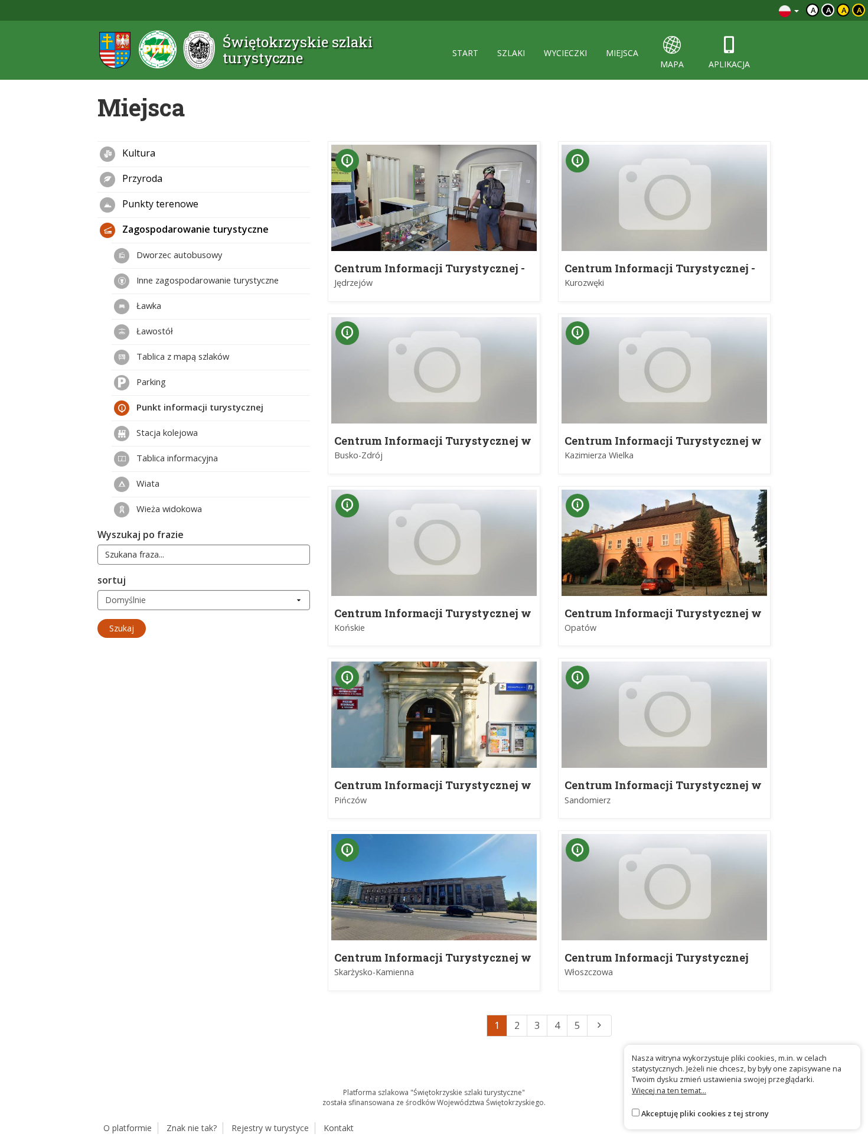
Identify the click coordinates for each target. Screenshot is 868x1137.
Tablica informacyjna (176, 458)
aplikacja (729, 64)
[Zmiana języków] (788, 10)
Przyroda (141, 178)
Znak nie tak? (192, 1127)
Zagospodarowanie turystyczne (194, 229)
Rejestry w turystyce (270, 1127)
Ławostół (153, 331)
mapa (672, 64)
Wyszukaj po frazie (140, 534)
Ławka (147, 305)
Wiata (146, 483)
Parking (150, 381)
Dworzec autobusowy (178, 254)
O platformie (127, 1127)
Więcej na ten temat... (669, 1090)
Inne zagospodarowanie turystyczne (206, 280)
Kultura (137, 152)
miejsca (622, 52)
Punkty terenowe (159, 203)
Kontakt (339, 1127)
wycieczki (565, 52)
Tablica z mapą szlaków (181, 356)
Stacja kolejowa (166, 432)
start (465, 52)
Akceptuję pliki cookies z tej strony (705, 1113)
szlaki (511, 52)
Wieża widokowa (168, 508)
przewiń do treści (738, 10)
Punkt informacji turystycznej (198, 407)
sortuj (111, 580)
